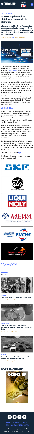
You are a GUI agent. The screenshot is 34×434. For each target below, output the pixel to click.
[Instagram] (19, 417)
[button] (2, 264)
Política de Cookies (24, 425)
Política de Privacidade (12, 425)
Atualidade (9, 13)
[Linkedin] (24, 417)
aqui (19, 153)
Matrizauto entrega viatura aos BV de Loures (16, 298)
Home (3, 13)
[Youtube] (14, 417)
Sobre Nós (8, 422)
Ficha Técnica (16, 422)
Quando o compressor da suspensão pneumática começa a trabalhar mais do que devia (16, 327)
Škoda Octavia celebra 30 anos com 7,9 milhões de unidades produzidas (15, 358)
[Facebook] (10, 417)
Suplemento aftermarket (12, 369)
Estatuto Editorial (10, 424)
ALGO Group (13, 70)
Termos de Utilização (22, 424)
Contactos (24, 422)
